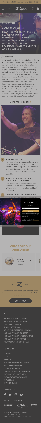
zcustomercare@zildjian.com (35, 220)
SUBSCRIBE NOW (30, 211)
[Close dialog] (40, 198)
